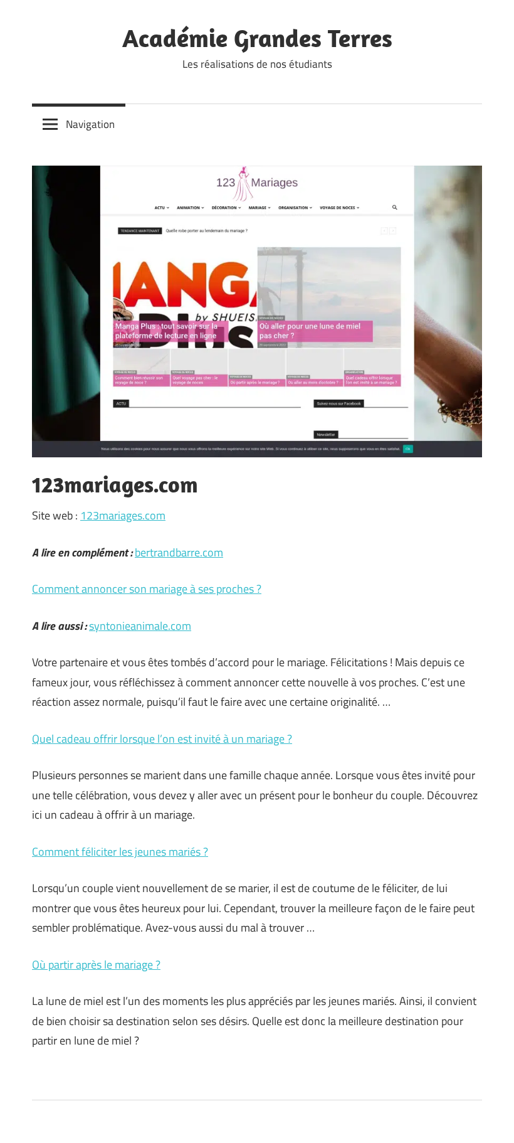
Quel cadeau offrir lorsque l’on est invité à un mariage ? (162, 738)
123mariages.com (122, 515)
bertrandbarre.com (179, 552)
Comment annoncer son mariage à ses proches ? (146, 588)
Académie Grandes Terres (257, 37)
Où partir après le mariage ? (96, 964)
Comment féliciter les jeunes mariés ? (120, 851)
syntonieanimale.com (140, 625)
